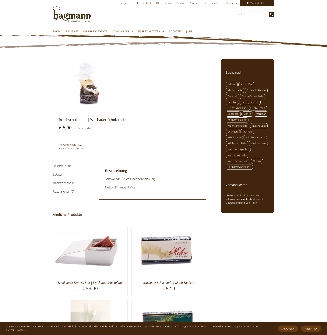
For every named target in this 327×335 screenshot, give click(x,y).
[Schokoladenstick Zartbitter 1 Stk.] (90, 302)
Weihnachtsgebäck (238, 149)
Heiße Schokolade (238, 108)
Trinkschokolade (237, 143)
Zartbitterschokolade (239, 167)
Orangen (233, 131)
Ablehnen (311, 328)
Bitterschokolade (256, 90)
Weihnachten (258, 143)
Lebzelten (233, 113)
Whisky (257, 161)
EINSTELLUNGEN (15, 330)
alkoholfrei (246, 84)
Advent (232, 84)
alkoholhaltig (235, 90)
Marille (247, 113)
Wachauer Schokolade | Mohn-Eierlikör (169, 283)
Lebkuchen (259, 108)
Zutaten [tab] (58, 174)
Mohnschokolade (237, 125)
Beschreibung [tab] (62, 166)
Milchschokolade (237, 120)
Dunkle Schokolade (252, 96)
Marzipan (261, 113)
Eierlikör (232, 102)
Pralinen (247, 131)
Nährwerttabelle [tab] (64, 183)
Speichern (287, 328)
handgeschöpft (250, 102)
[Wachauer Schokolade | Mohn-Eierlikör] (169, 229)
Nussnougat (258, 125)
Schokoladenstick (255, 137)
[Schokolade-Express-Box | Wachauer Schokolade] (90, 229)
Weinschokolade (237, 155)
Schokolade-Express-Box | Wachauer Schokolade (90, 283)
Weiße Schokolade (238, 161)
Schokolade (77, 148)
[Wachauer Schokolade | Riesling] (169, 302)
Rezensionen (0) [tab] (63, 191)
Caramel (232, 96)
